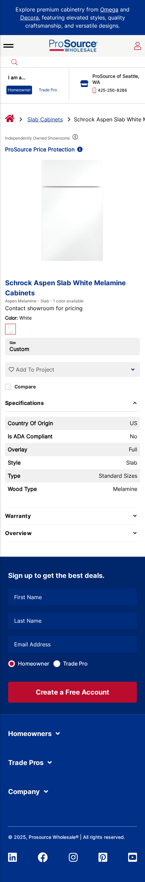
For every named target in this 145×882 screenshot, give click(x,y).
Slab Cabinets (45, 119)
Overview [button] (18, 533)
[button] (8, 46)
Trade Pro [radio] (48, 89)
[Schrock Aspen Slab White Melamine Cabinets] (72, 210)
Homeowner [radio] (19, 89)
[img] (74, 138)
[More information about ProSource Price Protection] (79, 149)
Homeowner (33, 663)
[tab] (72, 402)
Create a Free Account (72, 692)
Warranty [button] (18, 515)
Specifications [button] (24, 403)
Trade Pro (75, 663)
